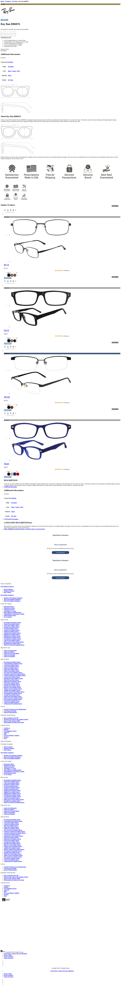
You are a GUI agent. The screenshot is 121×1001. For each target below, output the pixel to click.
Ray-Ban (14, 1)
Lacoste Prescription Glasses (12, 684)
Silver (18, 71)
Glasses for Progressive (10, 650)
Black (9, 71)
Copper (14, 71)
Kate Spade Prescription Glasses (13, 699)
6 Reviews (66, 336)
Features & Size (5, 49)
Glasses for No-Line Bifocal (11, 653)
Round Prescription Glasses (11, 627)
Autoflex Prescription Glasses (12, 690)
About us (6, 732)
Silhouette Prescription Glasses (12, 681)
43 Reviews (66, 270)
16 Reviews (66, 469)
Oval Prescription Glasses (11, 628)
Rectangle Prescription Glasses (12, 622)
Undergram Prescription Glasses (13, 703)
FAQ (5, 738)
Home (2, 1)
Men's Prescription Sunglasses (12, 599)
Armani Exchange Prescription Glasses (15, 675)
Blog (5, 734)
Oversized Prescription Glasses (12, 639)
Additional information (10, 487)
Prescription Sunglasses (7, 595)
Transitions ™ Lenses (10, 611)
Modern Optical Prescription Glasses (14, 692)
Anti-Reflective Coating (14, 614)
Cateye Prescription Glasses (11, 625)
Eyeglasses (8, 1)
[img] (55, 270)
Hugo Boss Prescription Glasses (12, 696)
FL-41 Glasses (8, 617)
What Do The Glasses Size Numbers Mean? (16, 719)
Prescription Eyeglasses (7, 586)
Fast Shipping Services (10, 731)
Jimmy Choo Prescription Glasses (13, 697)
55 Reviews (66, 402)
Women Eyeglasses (9, 591)
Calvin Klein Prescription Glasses (13, 663)
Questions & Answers (60, 535)
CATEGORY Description (11, 519)
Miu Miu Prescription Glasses (12, 686)
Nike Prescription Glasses (11, 668)
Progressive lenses (9, 606)
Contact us (7, 728)
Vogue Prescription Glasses (11, 702)
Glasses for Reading (9, 655)
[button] (60, 552)
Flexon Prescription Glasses (11, 683)
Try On (4, 19)
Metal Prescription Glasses (11, 631)
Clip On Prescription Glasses (12, 640)
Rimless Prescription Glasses (12, 634)
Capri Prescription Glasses (11, 665)
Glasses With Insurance (10, 712)
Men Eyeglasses (8, 589)
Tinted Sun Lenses (9, 609)
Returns (6, 729)
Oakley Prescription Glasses (11, 671)
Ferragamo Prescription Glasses (13, 693)
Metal (9, 75)
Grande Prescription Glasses (12, 694)
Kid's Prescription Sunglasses (12, 601)
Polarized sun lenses (9, 608)
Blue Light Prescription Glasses (12, 612)
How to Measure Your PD (11, 718)
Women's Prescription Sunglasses (13, 598)
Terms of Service (8, 958)
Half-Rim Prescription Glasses (12, 636)
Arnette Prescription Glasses (12, 700)
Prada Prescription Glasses (11, 669)
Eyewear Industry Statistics (11, 735)
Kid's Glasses (7, 592)
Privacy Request (8, 956)
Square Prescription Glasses (12, 624)
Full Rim (10, 62)
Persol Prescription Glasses (11, 680)
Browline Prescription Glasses (12, 643)
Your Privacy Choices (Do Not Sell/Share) (15, 953)
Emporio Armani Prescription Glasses (14, 674)
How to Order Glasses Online (12, 721)
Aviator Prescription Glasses (12, 630)
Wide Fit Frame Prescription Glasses (14, 645)
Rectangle (10, 66)
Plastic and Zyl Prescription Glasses (14, 642)
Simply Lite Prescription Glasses (13, 689)
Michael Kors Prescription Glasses (13, 678)
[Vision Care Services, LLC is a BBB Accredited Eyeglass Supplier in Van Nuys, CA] (6, 900)
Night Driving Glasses (10, 615)
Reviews (6, 737)
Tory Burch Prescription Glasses (13, 672)
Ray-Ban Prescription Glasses (12, 662)
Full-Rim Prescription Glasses (12, 637)
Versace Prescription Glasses (12, 677)
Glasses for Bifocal (9, 652)
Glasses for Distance (9, 656)
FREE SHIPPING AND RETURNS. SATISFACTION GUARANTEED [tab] (24, 529)
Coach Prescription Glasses (11, 666)
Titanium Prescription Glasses (12, 633)
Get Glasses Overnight (10, 711)
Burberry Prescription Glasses (12, 687)
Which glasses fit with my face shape (14, 722)
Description (4, 50)
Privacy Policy (8, 955)
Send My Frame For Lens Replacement (15, 709)
